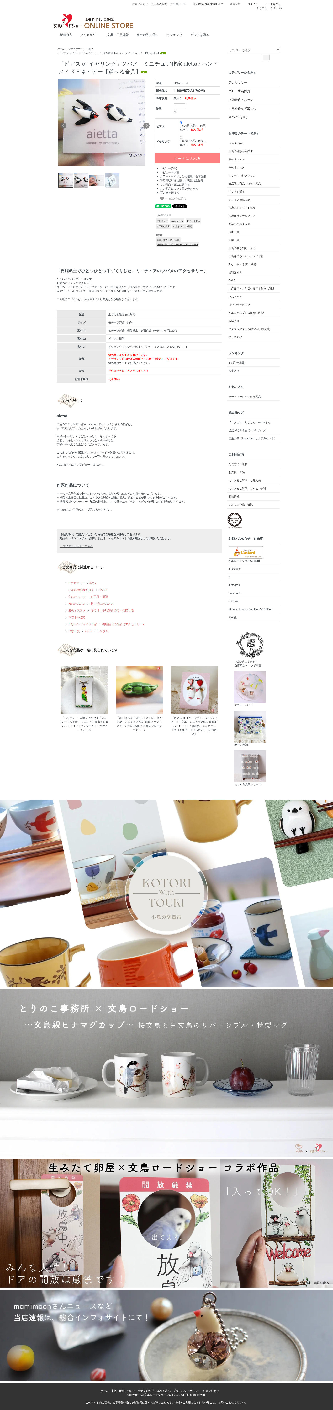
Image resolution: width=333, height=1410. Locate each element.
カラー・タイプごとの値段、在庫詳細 (183, 176)
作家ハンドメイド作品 (82, 624)
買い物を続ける (169, 192)
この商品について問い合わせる (179, 188)
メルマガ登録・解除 (241, 504)
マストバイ (235, 296)
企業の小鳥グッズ (239, 224)
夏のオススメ (77, 610)
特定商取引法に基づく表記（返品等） (183, 180)
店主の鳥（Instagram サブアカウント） (253, 438)
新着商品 (66, 35)
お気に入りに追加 (175, 198)
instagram (235, 585)
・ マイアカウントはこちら (76, 546)
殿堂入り (234, 321)
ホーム (61, 48)
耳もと (90, 48)
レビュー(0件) (168, 168)
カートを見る (273, 4)
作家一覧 (74, 631)
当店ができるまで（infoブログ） (248, 430)
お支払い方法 (237, 472)
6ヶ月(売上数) (237, 362)
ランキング (174, 35)
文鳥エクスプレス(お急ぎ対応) (247, 313)
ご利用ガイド (178, 4)
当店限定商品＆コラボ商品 (245, 183)
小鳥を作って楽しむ (242, 108)
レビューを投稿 (169, 172)
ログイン (252, 4)
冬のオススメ (77, 596)
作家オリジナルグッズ (242, 216)
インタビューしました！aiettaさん (249, 422)
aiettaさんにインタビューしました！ (81, 464)
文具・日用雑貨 (118, 35)
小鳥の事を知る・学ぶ (242, 248)
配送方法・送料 (238, 464)
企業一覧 (234, 240)
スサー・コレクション (242, 175)
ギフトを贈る (200, 35)
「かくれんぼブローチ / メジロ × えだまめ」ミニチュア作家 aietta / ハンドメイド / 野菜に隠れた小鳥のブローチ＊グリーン (139, 724)
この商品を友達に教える (175, 184)
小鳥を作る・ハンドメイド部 (246, 256)
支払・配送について (123, 1390)
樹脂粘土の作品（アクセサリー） (123, 624)
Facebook (235, 593)
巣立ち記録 (235, 337)
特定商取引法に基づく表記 (154, 1390)
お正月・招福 (99, 596)
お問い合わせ (140, 4)
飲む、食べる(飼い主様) (243, 264)
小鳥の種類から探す (81, 589)
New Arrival (235, 143)
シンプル (102, 631)
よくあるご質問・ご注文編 (245, 480)
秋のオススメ (237, 167)
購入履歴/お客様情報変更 (208, 4)
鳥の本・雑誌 (238, 117)
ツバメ (103, 589)
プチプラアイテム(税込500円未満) (249, 329)
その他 (233, 617)
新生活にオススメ (102, 603)
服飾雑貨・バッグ (241, 99)
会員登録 (235, 4)
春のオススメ (77, 603)
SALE (232, 280)
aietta (88, 631)
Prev (63, 126)
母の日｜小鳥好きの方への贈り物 (112, 610)
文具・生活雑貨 (239, 91)
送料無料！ (235, 272)
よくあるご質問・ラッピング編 (247, 488)
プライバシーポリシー (186, 1390)
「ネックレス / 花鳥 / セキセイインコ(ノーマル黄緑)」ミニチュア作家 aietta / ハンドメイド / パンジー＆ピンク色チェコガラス (84, 724)
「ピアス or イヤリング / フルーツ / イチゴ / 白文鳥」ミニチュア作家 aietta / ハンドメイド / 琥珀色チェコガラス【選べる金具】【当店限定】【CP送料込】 (194, 726)
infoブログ (235, 569)
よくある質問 (159, 4)
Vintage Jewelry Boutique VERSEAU (251, 609)
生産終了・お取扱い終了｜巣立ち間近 (251, 288)
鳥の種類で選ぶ (148, 35)
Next (146, 126)
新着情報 (234, 496)
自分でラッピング (239, 304)
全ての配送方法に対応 (121, 314)
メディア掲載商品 (239, 199)
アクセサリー (89, 35)
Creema (233, 601)
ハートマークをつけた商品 (245, 396)
